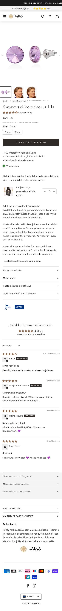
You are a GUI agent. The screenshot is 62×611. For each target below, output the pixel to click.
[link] (50, 16)
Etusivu (5, 101)
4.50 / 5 (38, 330)
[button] (4, 16)
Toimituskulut (19, 122)
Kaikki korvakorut (19, 101)
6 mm (7, 132)
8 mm (17, 132)
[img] (9, 354)
